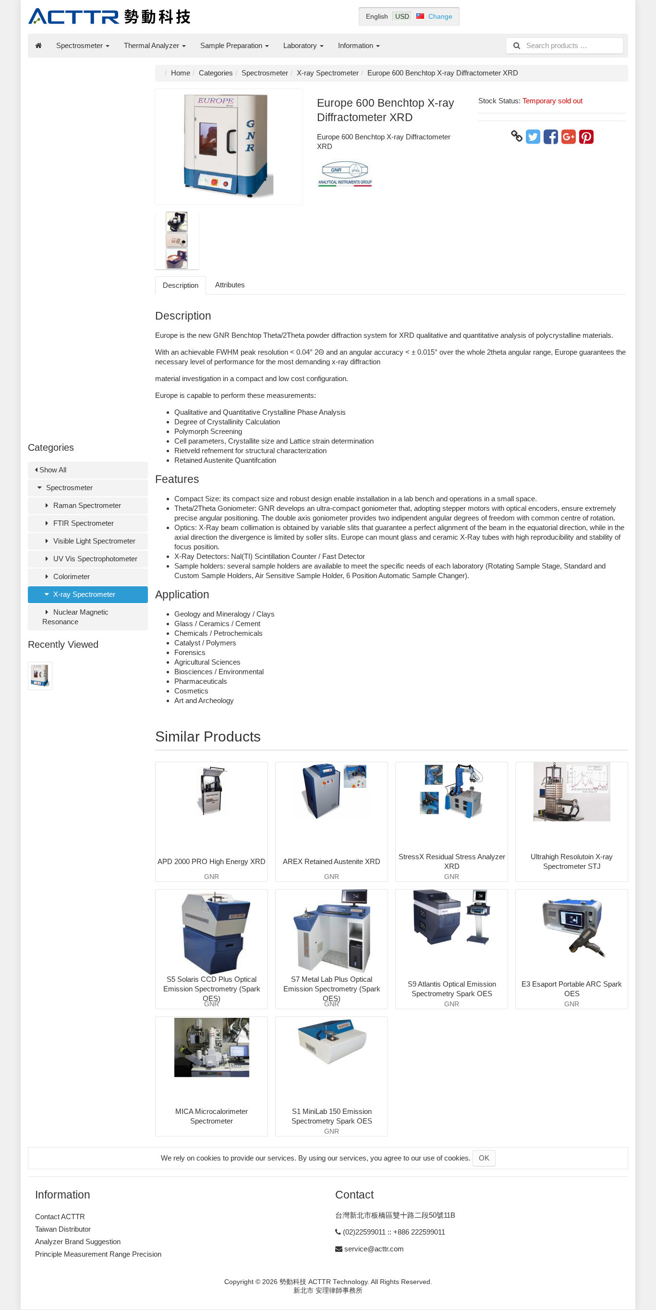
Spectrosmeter (80, 45)
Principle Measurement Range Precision (98, 1254)
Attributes (230, 285)
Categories (216, 73)
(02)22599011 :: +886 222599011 (394, 1232)
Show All (51, 470)
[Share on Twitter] (533, 136)
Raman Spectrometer (86, 505)
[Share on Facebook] (551, 136)
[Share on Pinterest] (586, 136)
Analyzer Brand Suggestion (78, 1241)
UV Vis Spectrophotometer (94, 559)
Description (180, 285)
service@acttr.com (374, 1249)
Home (180, 73)
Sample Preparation (232, 45)
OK (484, 1158)
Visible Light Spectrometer (93, 541)
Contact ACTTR (60, 1216)
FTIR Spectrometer (82, 523)
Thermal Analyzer (152, 45)
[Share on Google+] (568, 136)
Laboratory (301, 45)
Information (356, 45)
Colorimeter (70, 576)
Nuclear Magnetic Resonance (75, 617)
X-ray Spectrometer (83, 594)
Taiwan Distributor (63, 1229)
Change (440, 16)
